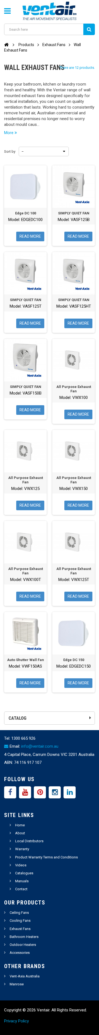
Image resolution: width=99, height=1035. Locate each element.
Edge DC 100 (25, 213)
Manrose (17, 984)
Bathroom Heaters (24, 937)
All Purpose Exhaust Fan (73, 389)
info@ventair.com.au (39, 746)
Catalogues (24, 873)
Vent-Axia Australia (25, 976)
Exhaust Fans (20, 929)
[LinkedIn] (70, 792)
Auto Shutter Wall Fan (25, 660)
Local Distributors (29, 841)
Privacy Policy (16, 1021)
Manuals (22, 881)
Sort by (9, 151)
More (9, 132)
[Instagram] (55, 792)
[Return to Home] (6, 44)
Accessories (20, 953)
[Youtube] (25, 792)
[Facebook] (10, 792)
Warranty (22, 849)
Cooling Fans (20, 920)
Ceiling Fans (19, 913)
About (20, 833)
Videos (20, 865)
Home (20, 825)
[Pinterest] (40, 792)
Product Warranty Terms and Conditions (46, 857)
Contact (21, 889)
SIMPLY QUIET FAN (73, 213)
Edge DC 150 (73, 660)
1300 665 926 (23, 738)
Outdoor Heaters (23, 945)
